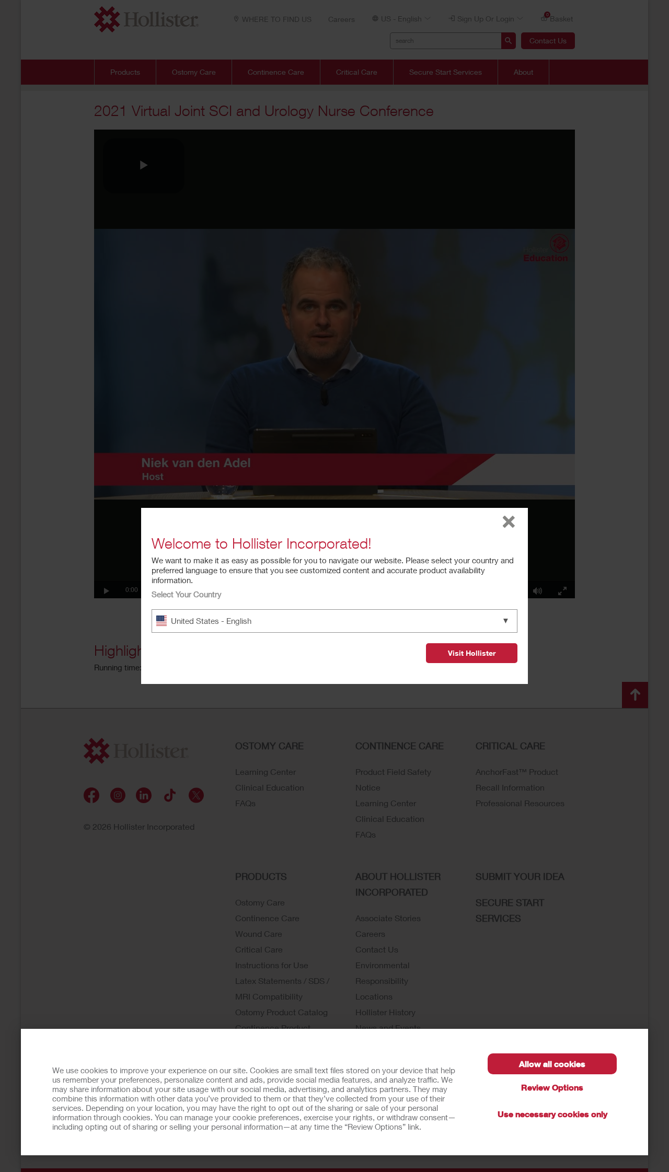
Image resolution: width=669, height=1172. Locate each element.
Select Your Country (187, 594)
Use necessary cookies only (552, 1114)
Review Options (552, 1087)
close (509, 522)
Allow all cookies (552, 1064)
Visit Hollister (471, 652)
